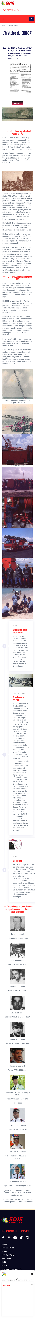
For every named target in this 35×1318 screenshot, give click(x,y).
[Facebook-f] (3, 1237)
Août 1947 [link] (9, 223)
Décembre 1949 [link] (11, 270)
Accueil (3, 26)
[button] (32, 1274)
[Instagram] (9, 1237)
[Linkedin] (27, 1237)
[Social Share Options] (5, 1314)
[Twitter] (21, 1237)
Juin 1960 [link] (13, 272)
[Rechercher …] (31, 19)
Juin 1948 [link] (9, 234)
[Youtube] (15, 1237)
